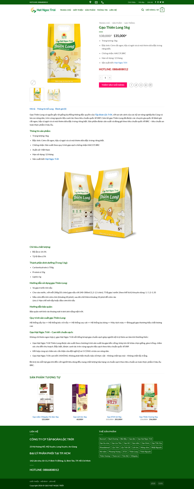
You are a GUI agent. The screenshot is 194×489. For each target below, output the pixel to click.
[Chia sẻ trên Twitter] (136, 85)
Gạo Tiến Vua (157, 443)
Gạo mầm (135, 443)
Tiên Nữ (125, 456)
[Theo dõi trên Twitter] (160, 2)
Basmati (103, 439)
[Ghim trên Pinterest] (146, 85)
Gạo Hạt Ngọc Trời (145, 439)
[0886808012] (103, 2)
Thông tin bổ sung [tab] (45, 109)
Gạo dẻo (132, 439)
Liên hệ (150, 2)
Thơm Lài (116, 456)
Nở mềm (103, 452)
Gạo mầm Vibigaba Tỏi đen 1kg (45, 417)
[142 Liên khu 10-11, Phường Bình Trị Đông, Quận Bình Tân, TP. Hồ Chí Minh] (90, 2)
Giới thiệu (132, 2)
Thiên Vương (105, 456)
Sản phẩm (90, 10)
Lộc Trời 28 (125, 447)
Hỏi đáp (141, 2)
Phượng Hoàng (114, 452)
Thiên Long (133, 452)
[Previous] (34, 53)
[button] (155, 10)
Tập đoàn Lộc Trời (103, 114)
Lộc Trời (115, 447)
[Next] (90, 53)
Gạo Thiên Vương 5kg (148, 417)
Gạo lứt (127, 443)
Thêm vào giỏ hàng (113, 85)
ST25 (125, 452)
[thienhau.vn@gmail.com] (96, 2)
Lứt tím (135, 447)
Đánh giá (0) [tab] (60, 109)
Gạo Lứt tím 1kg (80, 417)
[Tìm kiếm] (142, 10)
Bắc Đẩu (123, 439)
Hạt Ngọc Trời (120, 62)
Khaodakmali (105, 447)
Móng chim (145, 447)
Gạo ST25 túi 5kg (114, 417)
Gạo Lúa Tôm (117, 443)
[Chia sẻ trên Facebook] (131, 85)
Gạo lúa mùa (104, 443)
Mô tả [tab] (32, 109)
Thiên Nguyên (145, 452)
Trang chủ (65, 10)
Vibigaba (134, 456)
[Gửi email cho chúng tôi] (163, 2)
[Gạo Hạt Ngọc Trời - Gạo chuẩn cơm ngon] (43, 10)
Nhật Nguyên (157, 447)
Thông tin (102, 10)
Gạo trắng (129, 23)
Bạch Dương (113, 439)
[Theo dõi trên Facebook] (155, 2)
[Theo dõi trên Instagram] (158, 2)
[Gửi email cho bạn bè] (141, 85)
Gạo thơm (145, 443)
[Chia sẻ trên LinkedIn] (150, 85)
